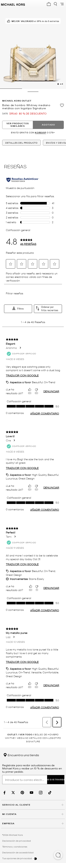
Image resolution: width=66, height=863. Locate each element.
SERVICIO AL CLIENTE (16, 804)
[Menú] (62, 4)
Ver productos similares (17, 124)
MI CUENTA (9, 814)
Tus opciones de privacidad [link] (17, 858)
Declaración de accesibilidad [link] (18, 852)
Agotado (48, 124)
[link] (4, 792)
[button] (58, 855)
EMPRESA (8, 823)
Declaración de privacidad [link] (16, 840)
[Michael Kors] (13, 4)
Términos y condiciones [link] (14, 846)
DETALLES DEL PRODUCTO (21, 142)
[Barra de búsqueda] (55, 4)
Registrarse (55, 779)
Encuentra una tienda (23, 755)
